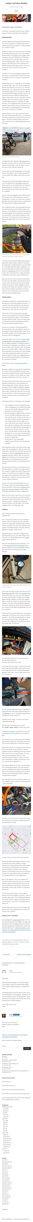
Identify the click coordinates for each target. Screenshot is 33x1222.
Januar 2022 (5, 1180)
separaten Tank (25, 593)
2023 (4, 1128)
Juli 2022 (4, 1170)
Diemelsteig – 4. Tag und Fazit (9, 1060)
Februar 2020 (5, 1196)
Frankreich (5, 1140)
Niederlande (6, 1142)
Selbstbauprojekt (7, 593)
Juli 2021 (4, 1192)
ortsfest (5, 1110)
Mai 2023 (4, 1164)
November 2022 (6, 1166)
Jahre (3, 1118)
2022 (3, 942)
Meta (3, 1148)
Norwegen (5, 1144)
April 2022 (4, 1176)
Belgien (5, 1134)
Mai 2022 (4, 1174)
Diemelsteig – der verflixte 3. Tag (10, 1063)
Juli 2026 (4, 1160)
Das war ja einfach (10, 731)
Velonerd (4, 455)
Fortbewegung (5, 1106)
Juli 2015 (4, 1200)
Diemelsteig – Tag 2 (7, 1067)
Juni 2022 (4, 1172)
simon (11, 971)
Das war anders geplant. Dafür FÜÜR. (15, 1089)
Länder (4, 1132)
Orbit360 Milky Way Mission (13, 1099)
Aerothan (15, 55)
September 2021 (6, 1188)
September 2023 (6, 1162)
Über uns (8, 1081)
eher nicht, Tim (19, 505)
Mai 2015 (4, 1204)
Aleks (25, 940)
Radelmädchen (19, 453)
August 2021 (5, 1190)
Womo (4, 1114)
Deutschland (6, 1138)
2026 (4, 1130)
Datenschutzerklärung (7, 1219)
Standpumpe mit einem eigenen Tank (17, 545)
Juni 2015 (4, 1202)
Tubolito (24, 55)
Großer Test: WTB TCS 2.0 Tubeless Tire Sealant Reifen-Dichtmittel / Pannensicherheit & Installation (16, 930)
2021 (4, 1124)
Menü (16, 11)
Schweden (5, 1146)
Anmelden (5, 1209)
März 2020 (4, 1194)
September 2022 (6, 1168)
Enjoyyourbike (17, 920)
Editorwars (7, 713)
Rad (6, 942)
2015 (4, 1120)
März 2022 (5, 954)
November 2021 (6, 1184)
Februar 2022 (5, 1178)
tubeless (12, 944)
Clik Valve (4, 1056)
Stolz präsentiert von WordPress (21, 1219)
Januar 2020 (5, 1198)
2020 (4, 1122)
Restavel (7, 944)
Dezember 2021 (6, 1182)
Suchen (4, 1046)
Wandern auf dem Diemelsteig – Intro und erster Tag (15, 1070)
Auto (4, 1108)
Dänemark (5, 1136)
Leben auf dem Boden (17, 3)
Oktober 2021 (5, 1186)
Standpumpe (12, 271)
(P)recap (5, 1150)
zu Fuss (5, 1116)
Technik (9, 942)
